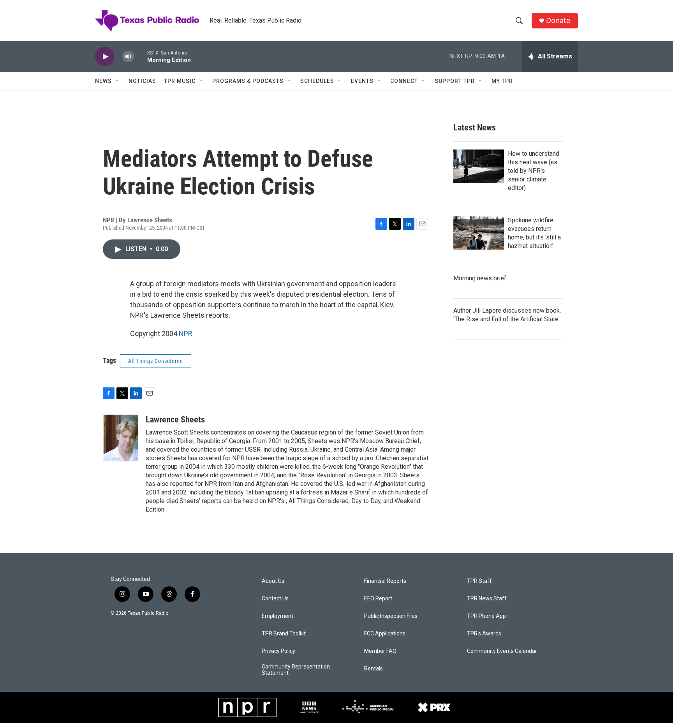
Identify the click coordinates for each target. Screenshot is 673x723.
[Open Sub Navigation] (118, 81)
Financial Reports (385, 581)
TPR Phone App (486, 616)
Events (362, 81)
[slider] (140, 56)
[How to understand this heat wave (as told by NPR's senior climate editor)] (478, 166)
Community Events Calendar (502, 651)
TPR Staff (479, 581)
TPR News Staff (487, 599)
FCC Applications (384, 634)
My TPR (502, 81)
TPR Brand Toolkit (284, 634)
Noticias (142, 81)
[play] (105, 56)
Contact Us (275, 599)
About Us (273, 581)
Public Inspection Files (391, 616)
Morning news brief (479, 278)
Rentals (373, 669)
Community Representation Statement (296, 670)
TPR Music (180, 81)
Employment (277, 616)
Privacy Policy (278, 651)
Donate (558, 20)
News (103, 81)
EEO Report (378, 599)
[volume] (128, 56)
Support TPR (455, 81)
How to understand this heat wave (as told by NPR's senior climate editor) (533, 171)
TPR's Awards (484, 634)
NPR (185, 333)
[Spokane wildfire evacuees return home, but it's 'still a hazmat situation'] (478, 233)
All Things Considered (155, 361)
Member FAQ (380, 651)
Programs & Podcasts (248, 81)
